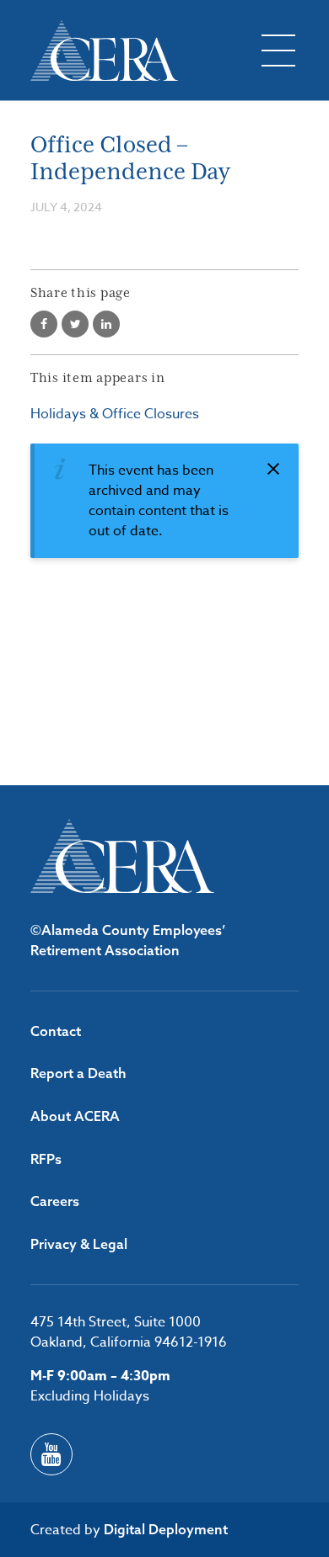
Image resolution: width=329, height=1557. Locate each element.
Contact (55, 1031)
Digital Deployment (166, 1529)
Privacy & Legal (78, 1244)
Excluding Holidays (89, 1396)
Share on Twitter (75, 324)
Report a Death (78, 1073)
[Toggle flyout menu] (278, 50)
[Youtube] (51, 1454)
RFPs (46, 1158)
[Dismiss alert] (273, 469)
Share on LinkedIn (106, 324)
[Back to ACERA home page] (104, 50)
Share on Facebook (43, 324)
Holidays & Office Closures (114, 414)
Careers (54, 1201)
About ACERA (75, 1116)
